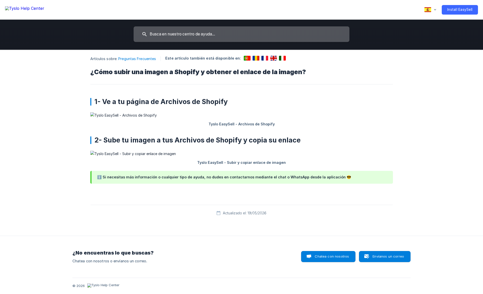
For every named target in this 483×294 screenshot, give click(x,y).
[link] (247, 58)
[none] (24, 9)
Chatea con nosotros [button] (332, 256)
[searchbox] (241, 34)
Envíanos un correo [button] (388, 256)
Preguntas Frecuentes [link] (137, 59)
